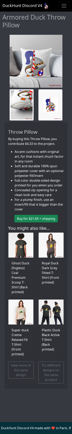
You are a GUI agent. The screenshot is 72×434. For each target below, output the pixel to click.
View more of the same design (21, 370)
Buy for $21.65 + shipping (36, 218)
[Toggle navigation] (64, 6)
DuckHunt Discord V (22, 5)
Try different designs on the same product (51, 372)
